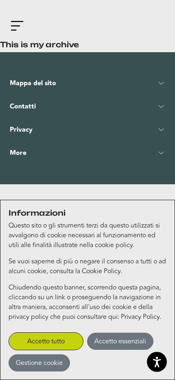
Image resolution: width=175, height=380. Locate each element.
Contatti (23, 107)
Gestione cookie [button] (39, 363)
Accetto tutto (46, 341)
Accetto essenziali (120, 341)
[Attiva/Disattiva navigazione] (19, 27)
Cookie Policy (101, 271)
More (18, 153)
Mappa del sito (33, 83)
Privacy (21, 130)
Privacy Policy (140, 317)
